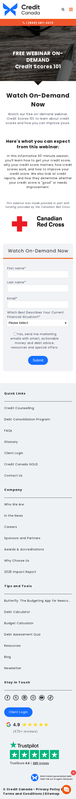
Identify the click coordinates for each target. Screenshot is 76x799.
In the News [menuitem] (13, 516)
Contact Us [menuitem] (13, 475)
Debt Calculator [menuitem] (17, 612)
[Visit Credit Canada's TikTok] (50, 697)
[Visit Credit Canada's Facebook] (7, 697)
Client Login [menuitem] (13, 453)
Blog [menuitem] (7, 657)
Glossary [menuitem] (11, 442)
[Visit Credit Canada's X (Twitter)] (16, 697)
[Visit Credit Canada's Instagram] (33, 697)
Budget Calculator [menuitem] (19, 623)
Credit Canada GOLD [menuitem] (21, 464)
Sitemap (52, 794)
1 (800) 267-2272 (39, 23)
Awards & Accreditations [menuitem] (24, 549)
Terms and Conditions (22, 794)
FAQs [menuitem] (8, 430)
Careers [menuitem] (10, 527)
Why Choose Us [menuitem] (16, 560)
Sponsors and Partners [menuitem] (22, 538)
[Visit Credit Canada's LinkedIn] (25, 697)
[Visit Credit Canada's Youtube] (42, 697)
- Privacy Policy (46, 789)
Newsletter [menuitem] (13, 668)
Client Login (18, 712)
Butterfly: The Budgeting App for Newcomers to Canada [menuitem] (38, 601)
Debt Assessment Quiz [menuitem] (22, 634)
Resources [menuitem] (12, 646)
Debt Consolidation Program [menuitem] (27, 419)
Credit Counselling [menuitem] (19, 408)
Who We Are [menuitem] (14, 504)
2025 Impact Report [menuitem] (20, 572)
